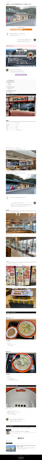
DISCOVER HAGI (21, 457)
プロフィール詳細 (14, 455)
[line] (23, 438)
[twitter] (18, 438)
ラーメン (7, 441)
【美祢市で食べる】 (8, 440)
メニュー (10, 85)
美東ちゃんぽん (10, 89)
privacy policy (18, 455)
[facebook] (20, 438)
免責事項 (21, 455)
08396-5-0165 (17, 129)
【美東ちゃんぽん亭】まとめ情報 (12, 90)
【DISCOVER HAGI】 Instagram (21, 74)
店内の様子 (10, 84)
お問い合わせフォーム (28, 455)
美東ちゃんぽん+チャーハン (12, 88)
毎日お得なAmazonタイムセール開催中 (21, 29)
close (13, 80)
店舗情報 (10, 83)
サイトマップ (23, 455)
